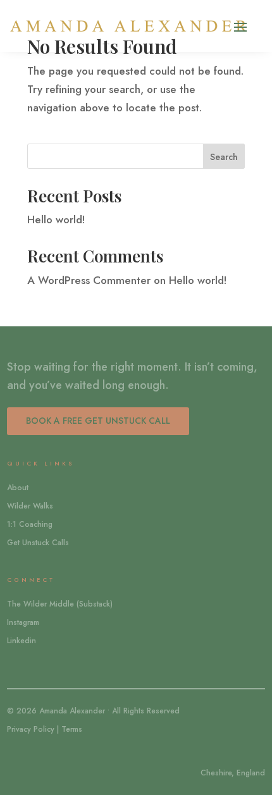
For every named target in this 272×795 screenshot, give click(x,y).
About (17, 487)
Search (224, 157)
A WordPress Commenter (89, 280)
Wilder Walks (30, 506)
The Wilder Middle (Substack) (60, 604)
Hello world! (56, 219)
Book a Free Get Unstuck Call (98, 420)
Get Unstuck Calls (38, 542)
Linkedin (21, 640)
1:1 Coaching (30, 524)
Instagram (23, 622)
